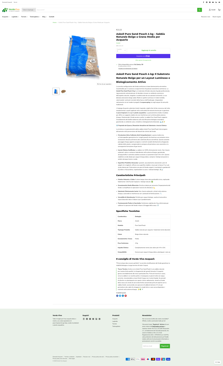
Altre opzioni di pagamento (143, 60)
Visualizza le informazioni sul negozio (127, 68)
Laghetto (15, 17)
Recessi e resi (205, 17)
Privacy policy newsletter (112, 357)
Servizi (15, 2)
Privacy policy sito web (98, 357)
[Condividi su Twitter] (120, 296)
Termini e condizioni (69, 357)
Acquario (5, 17)
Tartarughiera (34, 17)
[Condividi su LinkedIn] (123, 296)
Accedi (213, 10)
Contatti (51, 17)
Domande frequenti (7, 2)
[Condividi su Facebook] (117, 296)
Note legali (72, 358)
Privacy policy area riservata (60, 358)
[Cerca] (199, 10)
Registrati (165, 346)
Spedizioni (78, 357)
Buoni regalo (217, 17)
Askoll (118, 43)
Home (55, 22)
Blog (44, 17)
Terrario (24, 17)
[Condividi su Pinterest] (126, 296)
